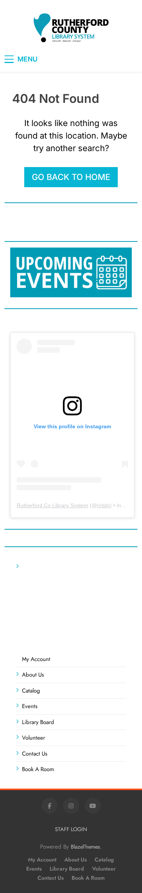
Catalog (31, 690)
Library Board (38, 722)
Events (29, 706)
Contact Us (34, 753)
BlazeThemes (85, 846)
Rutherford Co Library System (52, 505)
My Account (36, 659)
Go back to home (71, 177)
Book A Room (38, 769)
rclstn (103, 505)
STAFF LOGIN (71, 829)
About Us (33, 675)
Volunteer (33, 738)
